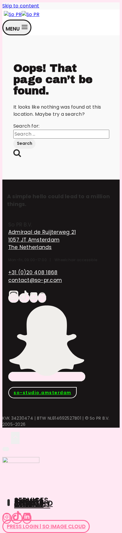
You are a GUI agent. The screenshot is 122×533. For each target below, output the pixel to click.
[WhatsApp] (42, 298)
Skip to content (20, 5)
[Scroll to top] (6, 438)
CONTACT (32, 505)
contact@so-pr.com (35, 280)
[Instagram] (13, 298)
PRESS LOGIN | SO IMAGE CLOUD (46, 526)
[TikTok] (24, 298)
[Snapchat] (46, 376)
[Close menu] (5, 449)
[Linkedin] (27, 518)
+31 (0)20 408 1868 (32, 272)
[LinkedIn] (34, 298)
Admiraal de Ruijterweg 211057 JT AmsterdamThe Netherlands (42, 240)
